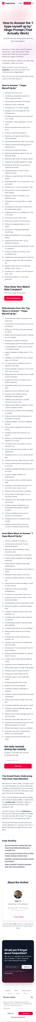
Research (8, 990)
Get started (27, 3)
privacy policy (8, 973)
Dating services (26, 990)
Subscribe (18, 766)
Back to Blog (19, 917)
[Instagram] (20, 901)
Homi (14, 924)
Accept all (26, 1013)
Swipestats (5, 70)
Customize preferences (18, 1017)
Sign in (20, 3)
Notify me (27, 967)
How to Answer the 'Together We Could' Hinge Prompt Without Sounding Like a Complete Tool (18, 848)
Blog (16, 990)
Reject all (10, 1013)
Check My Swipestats (13, 298)
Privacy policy (6, 1008)
